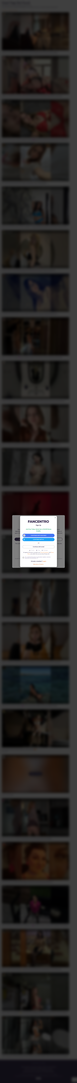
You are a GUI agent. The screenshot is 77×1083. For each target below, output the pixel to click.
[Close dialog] (55, 518)
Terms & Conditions (44, 552)
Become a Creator (38, 564)
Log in (44, 561)
